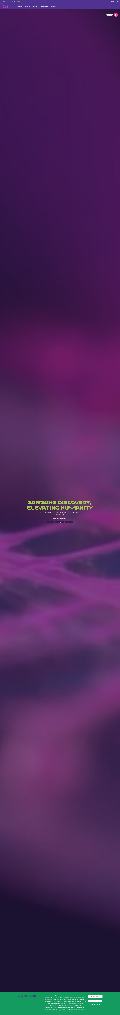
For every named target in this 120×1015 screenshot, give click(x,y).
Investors (53, 6)
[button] (4, 1)
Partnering (58, 522)
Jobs (49, 522)
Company (20, 6)
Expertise (27, 6)
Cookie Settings (94, 1004)
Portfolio (68, 522)
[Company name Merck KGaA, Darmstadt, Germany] (5, 6)
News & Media (44, 6)
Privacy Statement (71, 1011)
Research (35, 6)
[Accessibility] (116, 15)
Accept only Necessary (95, 1001)
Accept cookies (95, 996)
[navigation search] (117, 2)
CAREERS (113, 1)
